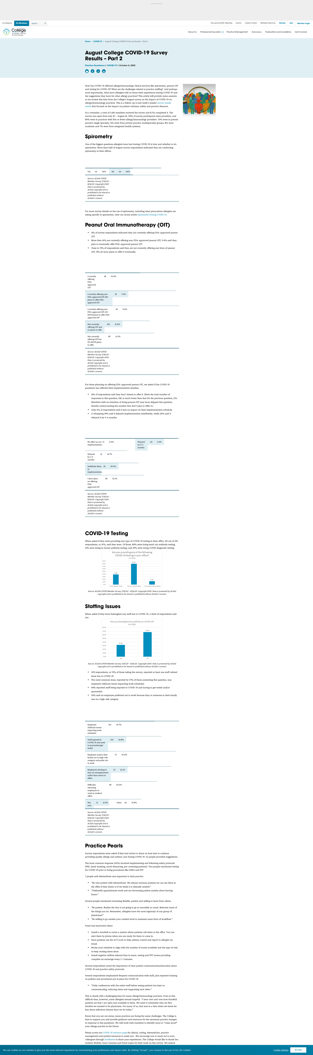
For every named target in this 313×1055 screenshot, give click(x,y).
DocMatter (110, 1039)
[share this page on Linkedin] (104, 71)
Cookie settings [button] (281, 1050)
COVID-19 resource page (115, 1032)
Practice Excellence (95, 66)
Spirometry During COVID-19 (152, 214)
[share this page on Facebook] (92, 71)
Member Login (303, 23)
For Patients (7, 23)
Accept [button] (298, 1050)
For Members (21, 23)
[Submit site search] (44, 24)
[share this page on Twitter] (98, 71)
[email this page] (87, 71)
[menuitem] (221, 23)
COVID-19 (112, 66)
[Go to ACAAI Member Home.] (14, 32)
